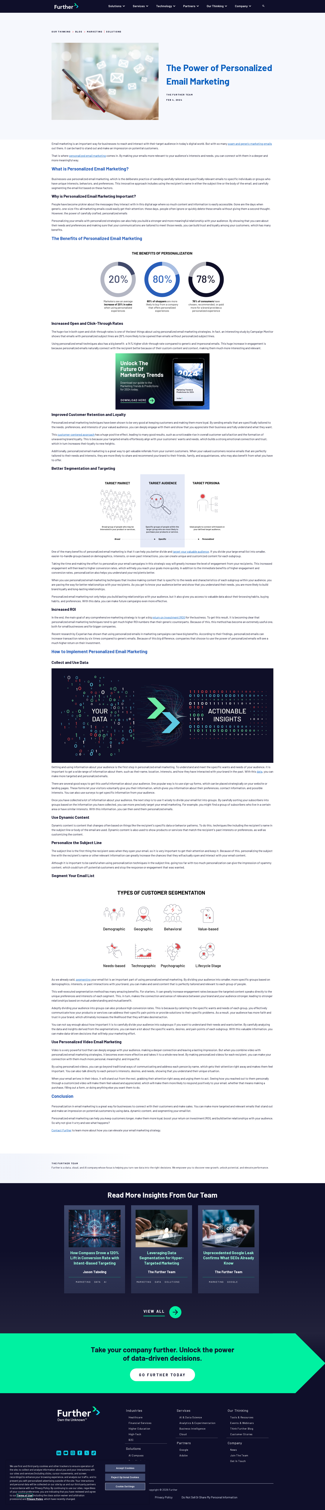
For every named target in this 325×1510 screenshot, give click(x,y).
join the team (239, 1455)
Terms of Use (24, 1495)
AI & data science (190, 1417)
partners (184, 1443)
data (259, 771)
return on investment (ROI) (168, 617)
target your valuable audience (191, 551)
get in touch (238, 1461)
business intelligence (192, 1428)
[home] (70, 6)
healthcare (136, 1417)
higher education (139, 1428)
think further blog (241, 1428)
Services (184, 1410)
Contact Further (61, 1130)
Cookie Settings (125, 1486)
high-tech (135, 1434)
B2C (131, 1439)
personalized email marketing (87, 155)
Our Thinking (61, 31)
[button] (117, 6)
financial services (140, 1422)
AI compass (136, 1455)
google (183, 1449)
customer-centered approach (76, 434)
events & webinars (242, 1422)
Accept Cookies (125, 1467)
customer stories (241, 1434)
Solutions (133, 1448)
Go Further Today (162, 1375)
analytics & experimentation (197, 1422)
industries (134, 1410)
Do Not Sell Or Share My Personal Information (209, 1497)
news (233, 1449)
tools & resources (242, 1417)
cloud (183, 1434)
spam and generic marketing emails (250, 143)
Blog (78, 31)
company (235, 1443)
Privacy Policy (163, 1497)
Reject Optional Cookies (125, 1477)
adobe (183, 1455)
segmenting (83, 979)
